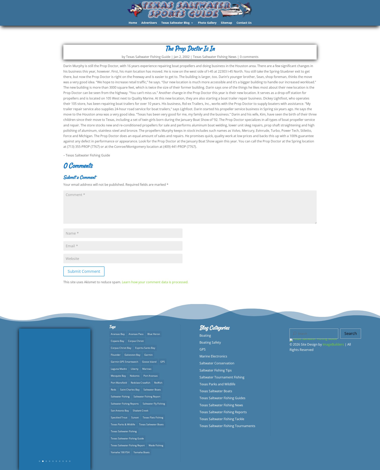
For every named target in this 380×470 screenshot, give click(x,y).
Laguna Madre (119, 369)
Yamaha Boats (142, 452)
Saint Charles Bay (130, 389)
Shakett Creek (140, 410)
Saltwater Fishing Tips (216, 370)
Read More (55, 431)
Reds (113, 389)
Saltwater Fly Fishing (154, 403)
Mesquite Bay (118, 375)
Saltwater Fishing (120, 396)
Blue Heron (153, 334)
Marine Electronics (213, 356)
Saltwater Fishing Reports (125, 403)
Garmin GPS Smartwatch (124, 361)
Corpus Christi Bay (121, 348)
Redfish (158, 382)
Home (133, 23)
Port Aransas (150, 375)
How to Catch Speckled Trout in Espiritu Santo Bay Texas (54, 381)
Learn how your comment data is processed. (155, 282)
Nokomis (135, 375)
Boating (205, 335)
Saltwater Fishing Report (147, 396)
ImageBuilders (333, 344)
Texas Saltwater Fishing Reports (59, 408)
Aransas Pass (136, 334)
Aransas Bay (118, 334)
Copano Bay (117, 341)
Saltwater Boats (152, 389)
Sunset (135, 417)
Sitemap (226, 23)
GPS (162, 361)
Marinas (146, 369)
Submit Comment (84, 271)
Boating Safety (210, 342)
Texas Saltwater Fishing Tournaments (227, 426)
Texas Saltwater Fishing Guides (222, 398)
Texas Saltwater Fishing (124, 431)
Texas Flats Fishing (153, 417)
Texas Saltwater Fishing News (215, 57)
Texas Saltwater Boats (151, 424)
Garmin (148, 354)
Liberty (134, 369)
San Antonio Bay (120, 410)
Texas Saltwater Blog (175, 23)
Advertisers (149, 23)
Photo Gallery (207, 23)
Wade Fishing (156, 445)
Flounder (116, 354)
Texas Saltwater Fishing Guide (148, 57)
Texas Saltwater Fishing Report (128, 445)
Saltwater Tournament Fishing (222, 377)
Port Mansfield (119, 382)
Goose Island (149, 361)
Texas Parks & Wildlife (123, 424)
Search (350, 333)
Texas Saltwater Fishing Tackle (222, 419)
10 (69, 461)
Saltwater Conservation (217, 363)
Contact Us (244, 23)
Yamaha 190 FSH (120, 452)
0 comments (249, 57)
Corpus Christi (136, 341)
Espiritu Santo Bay (145, 348)
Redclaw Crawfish (140, 382)
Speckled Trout (119, 417)
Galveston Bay (132, 354)
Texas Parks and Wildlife (217, 384)
